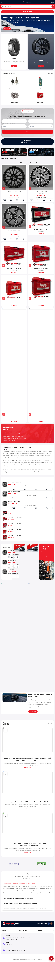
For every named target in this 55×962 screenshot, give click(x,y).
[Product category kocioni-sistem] (15, 97)
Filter (27, 131)
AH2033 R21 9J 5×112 (14, 230)
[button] (2, 141)
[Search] (52, 6)
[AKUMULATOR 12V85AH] (41, 362)
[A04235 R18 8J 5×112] (5, 562)
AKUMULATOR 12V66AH (41, 301)
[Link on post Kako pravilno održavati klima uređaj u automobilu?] (27, 785)
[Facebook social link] (49, 923)
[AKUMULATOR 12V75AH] (14, 362)
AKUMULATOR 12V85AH (41, 417)
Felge (12, 193)
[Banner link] (27, 23)
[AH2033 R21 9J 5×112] (5, 571)
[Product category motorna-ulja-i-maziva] (40, 82)
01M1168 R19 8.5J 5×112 (14, 191)
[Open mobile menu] (1, 2)
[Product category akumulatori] (40, 97)
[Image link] (11, 923)
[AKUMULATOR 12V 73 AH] (41, 216)
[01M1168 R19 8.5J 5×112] (5, 552)
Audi (16, 193)
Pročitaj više (27, 767)
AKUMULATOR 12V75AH (14, 417)
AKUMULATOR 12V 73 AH (41, 229)
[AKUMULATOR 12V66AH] (41, 287)
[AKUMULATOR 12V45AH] (41, 255)
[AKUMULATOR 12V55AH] (14, 287)
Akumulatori (41, 231)
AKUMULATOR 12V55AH (14, 301)
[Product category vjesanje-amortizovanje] (15, 82)
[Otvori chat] (51, 958)
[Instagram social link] (51, 923)
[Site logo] (27, 2)
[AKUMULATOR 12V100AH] (14, 255)
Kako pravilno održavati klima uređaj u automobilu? (27, 802)
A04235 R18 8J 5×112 (41, 191)
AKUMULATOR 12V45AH (41, 268)
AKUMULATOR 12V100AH (14, 268)
